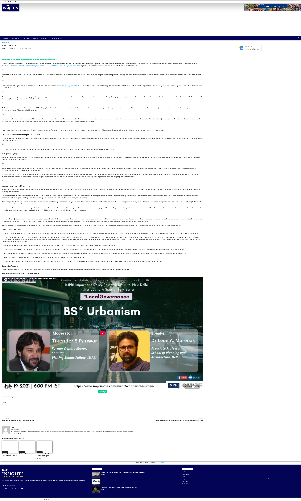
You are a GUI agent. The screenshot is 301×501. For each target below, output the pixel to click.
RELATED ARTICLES (7, 438)
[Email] (18, 53)
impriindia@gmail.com (12, 485)
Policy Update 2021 (186, 479)
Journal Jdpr (185, 483)
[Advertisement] (150, 24)
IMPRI (4, 48)
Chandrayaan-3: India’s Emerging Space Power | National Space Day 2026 (119, 487)
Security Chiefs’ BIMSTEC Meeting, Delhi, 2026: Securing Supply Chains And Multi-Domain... (123, 472)
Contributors (290, 2)
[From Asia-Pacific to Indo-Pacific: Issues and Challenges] (10, 447)
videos (183, 476)
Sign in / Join (275, 2)
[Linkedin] (6, 2)
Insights (5, 38)
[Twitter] (13, 2)
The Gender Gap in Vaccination (26, 453)
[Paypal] (8, 2)
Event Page (102, 392)
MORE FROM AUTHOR (19, 438)
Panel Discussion (57, 38)
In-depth (35, 38)
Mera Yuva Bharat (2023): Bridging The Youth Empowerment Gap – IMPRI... (119, 480)
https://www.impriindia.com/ (16, 429)
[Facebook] (1, 2)
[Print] (21, 53)
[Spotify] (11, 2)
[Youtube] (15, 2)
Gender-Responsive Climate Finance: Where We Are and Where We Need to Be (179, 420)
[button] (298, 38)
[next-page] (202, 438)
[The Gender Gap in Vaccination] (27, 447)
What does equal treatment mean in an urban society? (18, 420)
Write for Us (298, 2)
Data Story (44, 38)
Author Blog (184, 481)
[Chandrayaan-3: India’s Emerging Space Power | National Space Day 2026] (96, 490)
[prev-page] (200, 438)
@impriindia (160, 462)
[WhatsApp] (10, 53)
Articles (26, 38)
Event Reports (16, 38)
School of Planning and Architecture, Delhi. (71, 86)
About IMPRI (282, 2)
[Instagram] (3, 2)
